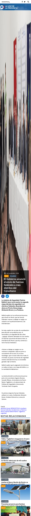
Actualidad (13, 276)
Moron (6, 276)
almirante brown (6, 408)
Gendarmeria (15, 410)
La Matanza (23, 410)
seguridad (3, 413)
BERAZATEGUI (15, 408)
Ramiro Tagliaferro (19, 411)
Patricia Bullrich (9, 411)
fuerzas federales (6, 410)
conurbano (23, 408)
